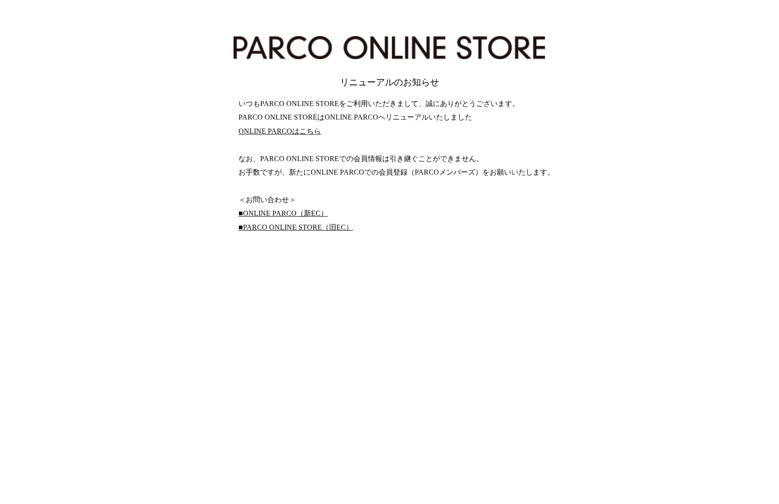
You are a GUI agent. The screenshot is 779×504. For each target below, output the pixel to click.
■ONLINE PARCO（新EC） (283, 213)
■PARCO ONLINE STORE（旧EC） (295, 227)
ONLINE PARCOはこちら (279, 131)
